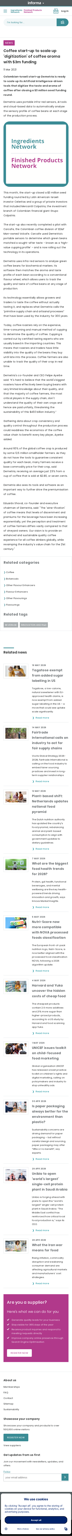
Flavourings (13, 604)
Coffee (10, 572)
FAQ (5, 1392)
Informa (36, 2)
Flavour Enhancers (17, 591)
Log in (65, 11)
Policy (6, 1471)
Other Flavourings (16, 598)
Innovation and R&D (33, 625)
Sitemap (8, 1403)
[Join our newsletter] (55, 11)
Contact (8, 1398)
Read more (43, 717)
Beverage (11, 625)
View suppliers (12, 1445)
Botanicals (12, 578)
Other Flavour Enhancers (20, 585)
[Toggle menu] (5, 11)
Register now (19, 1353)
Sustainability (11, 1409)
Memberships (11, 1387)
